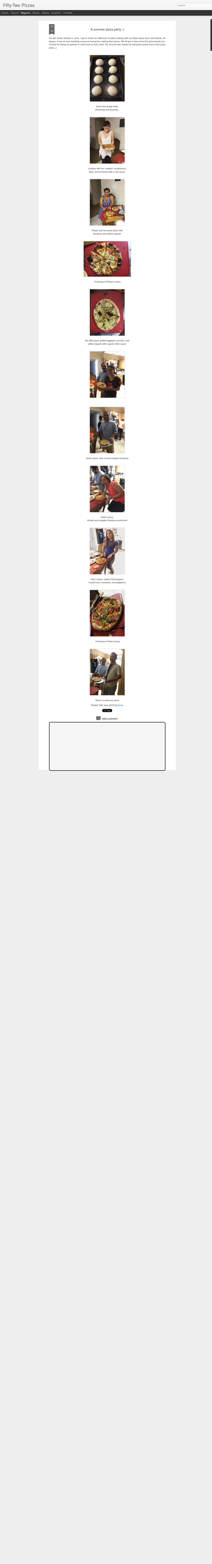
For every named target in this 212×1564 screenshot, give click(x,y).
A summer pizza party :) (107, 29)
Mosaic (36, 12)
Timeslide (67, 12)
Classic (5, 12)
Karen (120, 705)
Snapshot (56, 12)
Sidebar (45, 12)
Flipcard (15, 12)
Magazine (25, 12)
